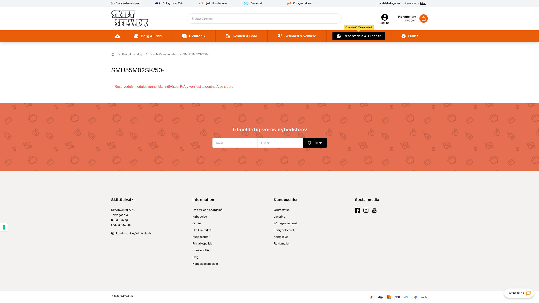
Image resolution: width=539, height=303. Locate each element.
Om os (196, 223)
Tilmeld (318, 143)
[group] (133, 3)
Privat (423, 3)
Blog (195, 257)
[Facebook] (357, 210)
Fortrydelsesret (284, 230)
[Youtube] (374, 210)
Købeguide (199, 216)
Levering (279, 216)
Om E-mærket (201, 230)
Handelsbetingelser (389, 3)
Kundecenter (200, 236)
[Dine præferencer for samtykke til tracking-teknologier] (4, 227)
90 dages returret (285, 223)
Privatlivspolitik (202, 243)
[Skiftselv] (130, 18)
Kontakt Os (281, 236)
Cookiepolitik (200, 250)
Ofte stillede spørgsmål (207, 209)
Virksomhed (410, 3)
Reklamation (282, 243)
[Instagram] (365, 210)
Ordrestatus (282, 209)
